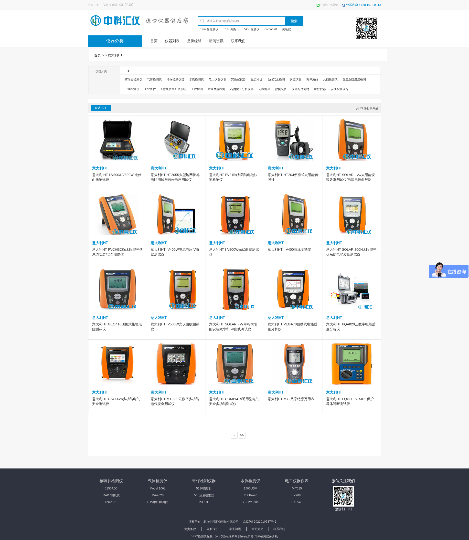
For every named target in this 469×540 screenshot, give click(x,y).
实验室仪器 (238, 79)
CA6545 (296, 502)
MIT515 (297, 488)
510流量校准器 (204, 495)
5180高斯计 (231, 29)
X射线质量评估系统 (173, 89)
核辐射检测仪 (133, 79)
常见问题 (235, 529)
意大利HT (115, 55)
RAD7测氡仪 (111, 495)
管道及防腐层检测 (354, 79)
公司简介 (257, 529)
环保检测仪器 (175, 79)
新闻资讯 (216, 41)
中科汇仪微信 (329, 5)
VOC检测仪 (251, 29)
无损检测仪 (330, 79)
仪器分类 (115, 41)
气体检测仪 (154, 79)
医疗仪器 (320, 89)
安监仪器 (295, 79)
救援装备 (281, 89)
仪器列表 (172, 41)
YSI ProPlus (250, 502)
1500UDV (250, 488)
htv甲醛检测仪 (209, 29)
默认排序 (101, 108)
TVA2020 (157, 495)
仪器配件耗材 (300, 89)
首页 (154, 41)
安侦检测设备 (339, 89)
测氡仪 (286, 29)
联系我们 (238, 41)
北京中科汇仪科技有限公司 (221, 521)
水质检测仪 (196, 79)
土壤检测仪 (132, 89)
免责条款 (190, 529)
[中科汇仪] (130, 21)
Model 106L (158, 488)
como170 (271, 29)
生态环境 (256, 79)
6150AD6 (111, 488)
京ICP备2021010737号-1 (260, 521)
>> (242, 435)
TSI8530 (204, 502)
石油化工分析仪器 (242, 89)
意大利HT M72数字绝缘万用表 (291, 399)
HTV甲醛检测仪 (157, 502)
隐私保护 (212, 529)
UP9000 (296, 495)
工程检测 (197, 89)
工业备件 (150, 89)
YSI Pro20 (250, 495)
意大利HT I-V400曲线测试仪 (289, 249)
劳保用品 (312, 79)
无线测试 (264, 89)
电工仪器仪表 (217, 79)
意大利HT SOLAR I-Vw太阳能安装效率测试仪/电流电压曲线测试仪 (350, 180)
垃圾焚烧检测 (216, 89)
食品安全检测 (276, 79)
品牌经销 (194, 41)
